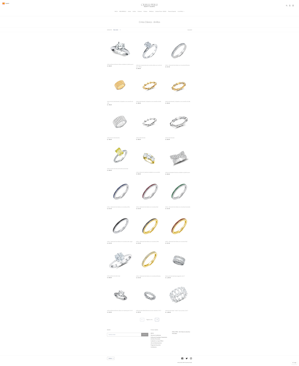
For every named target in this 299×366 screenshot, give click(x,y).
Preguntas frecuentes (156, 345)
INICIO (152, 333)
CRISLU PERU (182, 362)
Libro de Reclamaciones (156, 343)
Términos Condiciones (156, 335)
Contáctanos (154, 347)
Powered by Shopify (188, 362)
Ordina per (109, 29)
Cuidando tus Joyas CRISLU (157, 341)
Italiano (110, 358)
